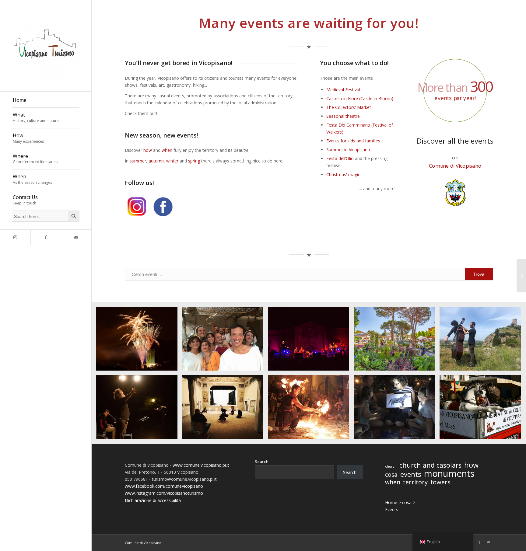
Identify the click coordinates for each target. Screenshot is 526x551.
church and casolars (430, 465)
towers (440, 482)
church (391, 466)
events (410, 474)
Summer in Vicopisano (348, 149)
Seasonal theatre (343, 116)
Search (261, 461)
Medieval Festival (343, 89)
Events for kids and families (353, 141)
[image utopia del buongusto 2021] (139, 409)
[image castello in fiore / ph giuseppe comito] (397, 341)
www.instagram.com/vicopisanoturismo (164, 493)
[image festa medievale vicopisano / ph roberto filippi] (139, 341)
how (147, 150)
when (167, 150)
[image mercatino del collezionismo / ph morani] (482, 409)
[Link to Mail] (76, 237)
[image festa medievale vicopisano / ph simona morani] (225, 341)
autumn (156, 161)
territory (415, 482)
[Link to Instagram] (15, 237)
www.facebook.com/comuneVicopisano (164, 486)
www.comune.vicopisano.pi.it (201, 465)
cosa (391, 474)
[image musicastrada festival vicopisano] (311, 341)
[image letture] (397, 409)
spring (194, 161)
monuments (449, 473)
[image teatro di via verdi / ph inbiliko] (225, 409)
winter (172, 161)
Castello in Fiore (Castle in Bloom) (359, 98)
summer (138, 161)
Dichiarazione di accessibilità (153, 500)
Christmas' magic (343, 174)
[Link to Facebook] (45, 237)
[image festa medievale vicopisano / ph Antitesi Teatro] (311, 409)
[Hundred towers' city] (521, 275)
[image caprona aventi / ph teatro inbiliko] (482, 341)
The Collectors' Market (348, 107)
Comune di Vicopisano (455, 165)
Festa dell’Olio (340, 158)
